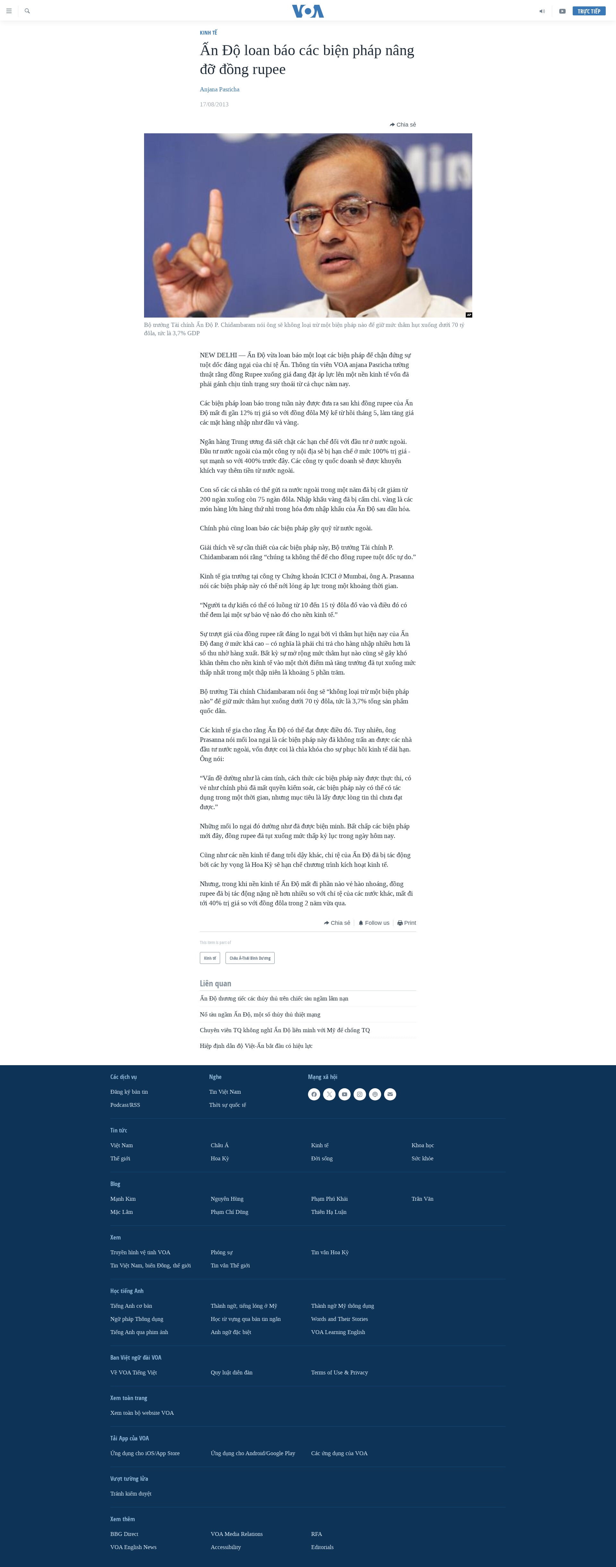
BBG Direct (124, 1534)
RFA (316, 1534)
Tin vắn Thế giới (230, 1265)
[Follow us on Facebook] (314, 1094)
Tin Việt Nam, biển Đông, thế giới (150, 1265)
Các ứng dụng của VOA (339, 1453)
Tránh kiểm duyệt (130, 1493)
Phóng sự (222, 1252)
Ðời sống (322, 1158)
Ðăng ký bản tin (129, 1092)
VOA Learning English (338, 1332)
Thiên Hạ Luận (328, 1212)
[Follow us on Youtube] (344, 1094)
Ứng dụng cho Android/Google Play (253, 1453)
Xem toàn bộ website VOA (142, 1413)
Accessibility (226, 1547)
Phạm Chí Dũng (229, 1212)
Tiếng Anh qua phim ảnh (139, 1332)
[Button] (403, 124)
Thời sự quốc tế (227, 1105)
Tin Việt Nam (225, 1092)
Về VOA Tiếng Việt (133, 1372)
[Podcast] (375, 1094)
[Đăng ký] (390, 1094)
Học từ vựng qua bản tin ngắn (246, 1319)
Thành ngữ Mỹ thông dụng (342, 1306)
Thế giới (120, 1158)
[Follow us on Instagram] (360, 1094)
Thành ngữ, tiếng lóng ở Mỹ (244, 1306)
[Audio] (542, 11)
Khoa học (423, 1145)
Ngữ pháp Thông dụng (136, 1319)
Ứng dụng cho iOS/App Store (145, 1453)
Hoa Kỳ (220, 1158)
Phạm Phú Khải (329, 1199)
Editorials (322, 1547)
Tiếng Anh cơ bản (131, 1306)
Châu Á (220, 1145)
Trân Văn (422, 1199)
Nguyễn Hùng (227, 1199)
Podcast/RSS (125, 1105)
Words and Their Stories (339, 1319)
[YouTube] (562, 11)
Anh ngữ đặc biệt (231, 1332)
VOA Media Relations (237, 1534)
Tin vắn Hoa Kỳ (330, 1252)
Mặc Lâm (121, 1212)
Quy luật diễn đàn (231, 1372)
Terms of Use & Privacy (339, 1372)
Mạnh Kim (123, 1199)
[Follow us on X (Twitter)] (329, 1094)
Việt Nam (121, 1145)
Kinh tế (208, 32)
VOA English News (133, 1547)
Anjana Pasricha (219, 89)
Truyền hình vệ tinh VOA (140, 1252)
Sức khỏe (422, 1158)
